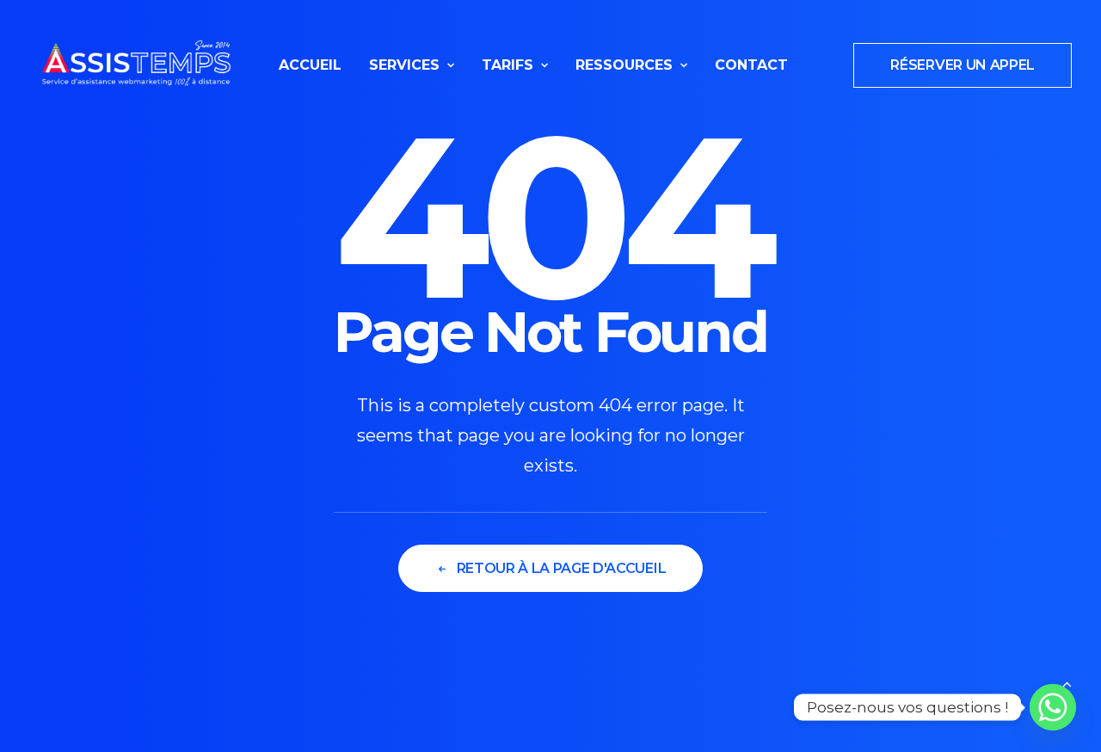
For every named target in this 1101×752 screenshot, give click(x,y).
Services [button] (404, 65)
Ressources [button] (624, 65)
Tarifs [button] (507, 65)
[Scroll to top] (1066, 682)
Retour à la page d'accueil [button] (562, 568)
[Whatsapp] (1053, 707)
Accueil (310, 65)
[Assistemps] (136, 65)
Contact (751, 65)
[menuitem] (310, 65)
